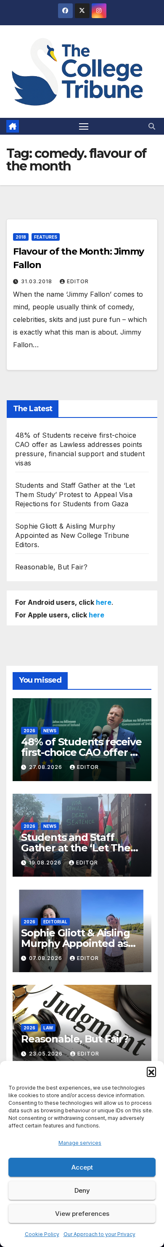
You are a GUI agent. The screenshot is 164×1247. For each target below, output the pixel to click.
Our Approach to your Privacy (99, 1234)
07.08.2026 (46, 958)
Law (48, 1027)
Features (45, 236)
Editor (78, 281)
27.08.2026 (46, 767)
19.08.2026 (46, 862)
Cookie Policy (42, 1234)
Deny (82, 1190)
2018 (21, 236)
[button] (151, 1071)
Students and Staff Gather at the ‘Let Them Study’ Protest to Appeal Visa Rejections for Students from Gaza (75, 494)
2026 (29, 730)
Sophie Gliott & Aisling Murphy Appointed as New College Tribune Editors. (72, 535)
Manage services (79, 1143)
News (49, 730)
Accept (82, 1167)
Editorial (55, 921)
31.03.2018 (37, 281)
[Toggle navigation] (83, 126)
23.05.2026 (46, 1053)
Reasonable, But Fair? (51, 567)
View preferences (82, 1214)
